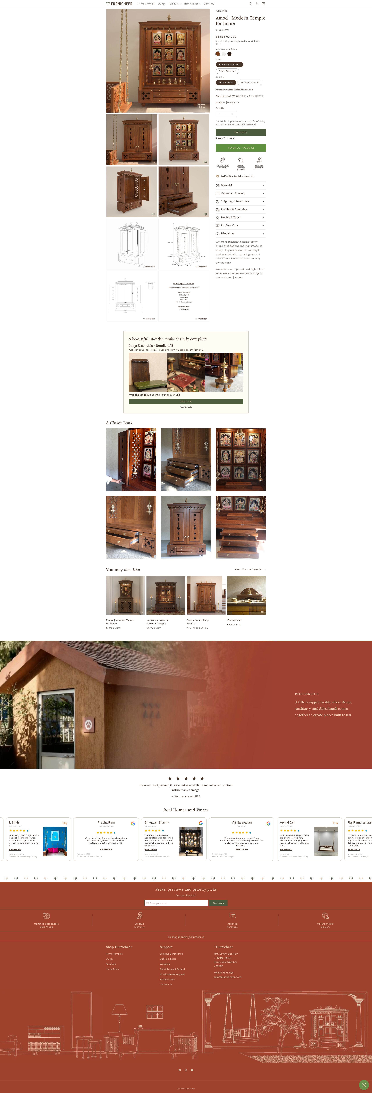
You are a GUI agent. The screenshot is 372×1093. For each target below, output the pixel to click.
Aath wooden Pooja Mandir (198, 621)
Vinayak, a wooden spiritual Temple (157, 621)
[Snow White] (224, 54)
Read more (38, 849)
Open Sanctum (227, 71)
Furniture (111, 964)
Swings (109, 958)
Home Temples (114, 953)
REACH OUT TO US (239, 147)
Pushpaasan (234, 619)
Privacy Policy (167, 979)
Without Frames (250, 82)
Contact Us (166, 984)
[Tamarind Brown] (229, 54)
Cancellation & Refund (172, 969)
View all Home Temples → (250, 569)
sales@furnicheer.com (227, 977)
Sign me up (218, 903)
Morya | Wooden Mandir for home (120, 621)
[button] (175, 4)
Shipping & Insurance (171, 953)
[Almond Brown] (218, 54)
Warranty (165, 964)
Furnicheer (190, 1088)
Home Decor (113, 969)
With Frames (226, 82)
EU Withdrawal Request (172, 974)
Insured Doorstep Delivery (241, 167)
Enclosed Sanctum (229, 64)
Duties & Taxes (168, 958)
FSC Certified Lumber (223, 166)
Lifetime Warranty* (259, 166)
